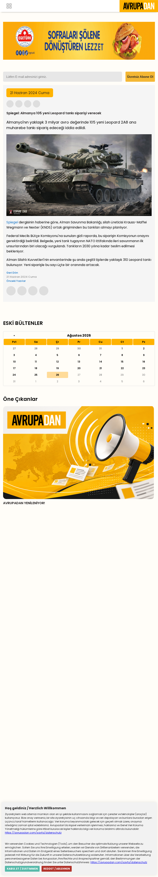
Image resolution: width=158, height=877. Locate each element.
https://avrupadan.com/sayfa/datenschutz (33, 832)
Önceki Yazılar (16, 281)
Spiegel (12, 222)
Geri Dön (12, 273)
